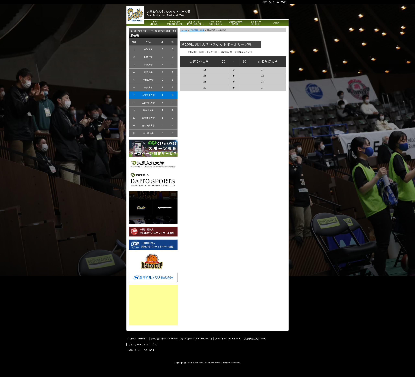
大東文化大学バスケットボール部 (168, 11)
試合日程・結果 (197, 30)
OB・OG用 (281, 2)
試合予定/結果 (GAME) (235, 22)
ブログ (276, 23)
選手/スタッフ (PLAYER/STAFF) (195, 22)
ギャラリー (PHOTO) (255, 22)
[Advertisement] (153, 305)
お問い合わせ (268, 2)
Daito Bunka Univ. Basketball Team (166, 15)
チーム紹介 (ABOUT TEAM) (174, 22)
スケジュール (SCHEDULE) (215, 22)
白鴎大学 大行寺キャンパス (238, 52)
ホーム (184, 30)
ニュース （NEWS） (154, 22)
